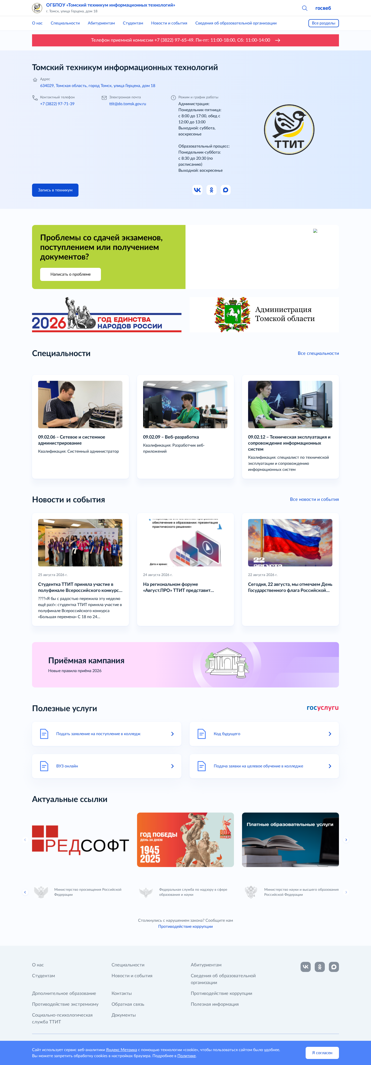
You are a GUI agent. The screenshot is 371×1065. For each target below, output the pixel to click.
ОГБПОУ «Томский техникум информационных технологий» (110, 5)
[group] (80, 840)
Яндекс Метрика (121, 1050)
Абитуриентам (101, 23)
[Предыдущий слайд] (25, 892)
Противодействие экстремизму (65, 1004)
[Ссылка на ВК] (197, 190)
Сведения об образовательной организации (236, 23)
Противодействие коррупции (185, 927)
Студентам (133, 23)
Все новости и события (314, 499)
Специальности (65, 23)
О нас (37, 23)
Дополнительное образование (64, 993)
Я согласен (322, 1053)
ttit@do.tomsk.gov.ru (127, 104)
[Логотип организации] (37, 8)
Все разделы (323, 23)
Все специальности (318, 353)
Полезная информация (215, 1004)
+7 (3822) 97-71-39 (57, 104)
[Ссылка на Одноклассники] (211, 190)
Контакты (122, 993)
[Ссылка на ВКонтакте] (306, 967)
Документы (124, 1015)
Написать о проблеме (70, 274)
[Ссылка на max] (334, 967)
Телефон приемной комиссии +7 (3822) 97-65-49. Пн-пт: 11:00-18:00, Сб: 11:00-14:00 (180, 40)
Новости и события (169, 23)
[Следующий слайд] (346, 840)
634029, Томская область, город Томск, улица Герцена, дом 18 (97, 86)
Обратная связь (128, 1004)
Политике (186, 1056)
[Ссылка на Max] (226, 190)
